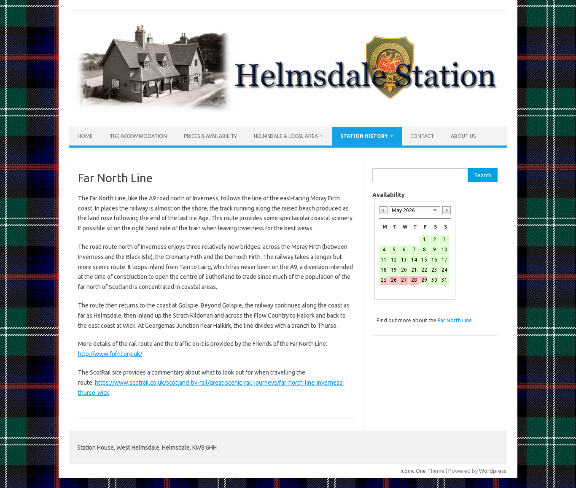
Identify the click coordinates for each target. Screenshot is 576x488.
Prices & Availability (210, 136)
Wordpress (492, 471)
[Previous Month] (383, 210)
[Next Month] (446, 210)
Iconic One (413, 471)
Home (85, 136)
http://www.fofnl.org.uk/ (110, 353)
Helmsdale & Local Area (286, 136)
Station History (364, 136)
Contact (422, 136)
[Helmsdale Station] (288, 112)
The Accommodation (138, 136)
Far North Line (455, 320)
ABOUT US (463, 136)
